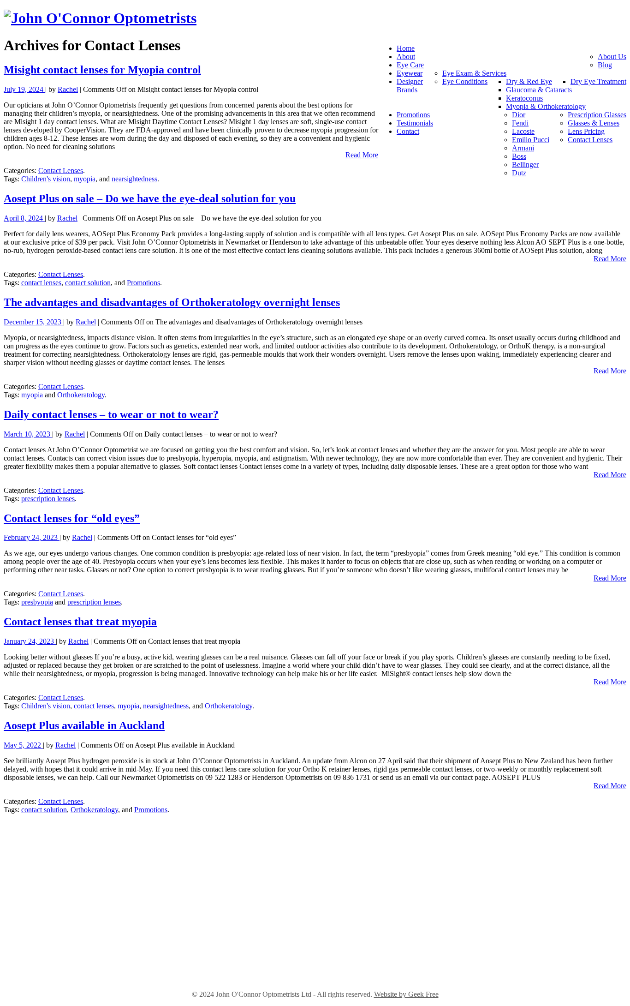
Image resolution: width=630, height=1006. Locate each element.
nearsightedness (134, 179)
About (406, 56)
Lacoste (523, 131)
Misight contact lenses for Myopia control (102, 70)
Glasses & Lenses (593, 123)
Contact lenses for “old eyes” (72, 518)
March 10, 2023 (28, 434)
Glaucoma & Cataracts (539, 90)
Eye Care (410, 65)
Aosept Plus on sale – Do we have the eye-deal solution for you (150, 198)
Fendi (520, 123)
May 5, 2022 (23, 745)
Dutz (519, 173)
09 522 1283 (315, 882)
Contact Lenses (590, 140)
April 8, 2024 (24, 218)
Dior (518, 115)
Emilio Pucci (530, 140)
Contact (408, 131)
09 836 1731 (315, 966)
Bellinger (525, 164)
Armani (523, 148)
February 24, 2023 (31, 537)
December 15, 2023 (33, 322)
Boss (519, 156)
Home (406, 48)
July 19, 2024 (24, 89)
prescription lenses (48, 499)
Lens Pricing (586, 131)
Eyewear (409, 73)
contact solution (88, 283)
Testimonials (415, 123)
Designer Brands (410, 86)
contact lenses (41, 283)
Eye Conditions (464, 81)
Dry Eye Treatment (598, 81)
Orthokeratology (81, 395)
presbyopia (37, 602)
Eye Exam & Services (474, 73)
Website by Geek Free (406, 994)
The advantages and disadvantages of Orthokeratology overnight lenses (172, 302)
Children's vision (45, 179)
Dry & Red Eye (529, 81)
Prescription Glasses (597, 115)
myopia (84, 179)
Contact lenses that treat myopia (80, 622)
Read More (361, 155)
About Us (612, 56)
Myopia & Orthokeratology (546, 106)
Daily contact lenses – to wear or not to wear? (111, 414)
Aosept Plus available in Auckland (84, 725)
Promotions (413, 115)
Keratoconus (524, 98)
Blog (605, 65)
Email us (315, 893)
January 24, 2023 (30, 641)
